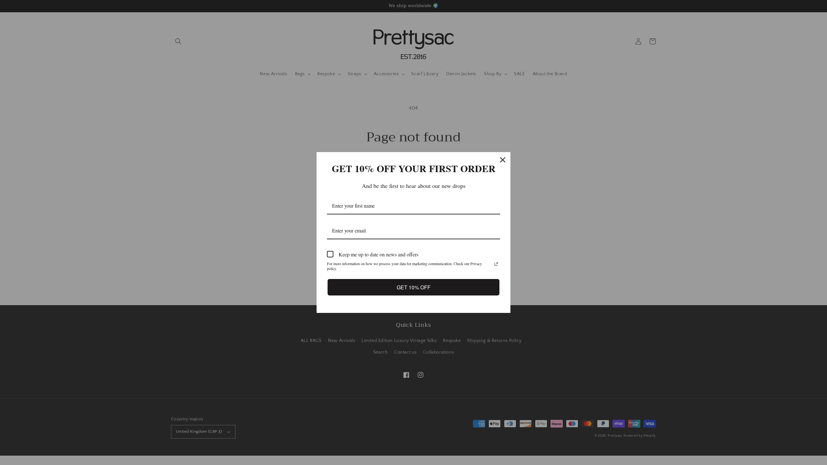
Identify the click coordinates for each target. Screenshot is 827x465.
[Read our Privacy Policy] (496, 264)
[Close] (502, 160)
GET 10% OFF (413, 287)
